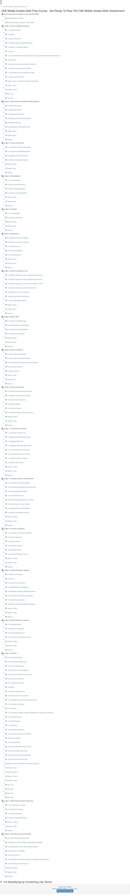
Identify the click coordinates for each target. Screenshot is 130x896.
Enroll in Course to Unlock (65, 891)
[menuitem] (1, 4)
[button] (1, 1)
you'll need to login (72, 888)
